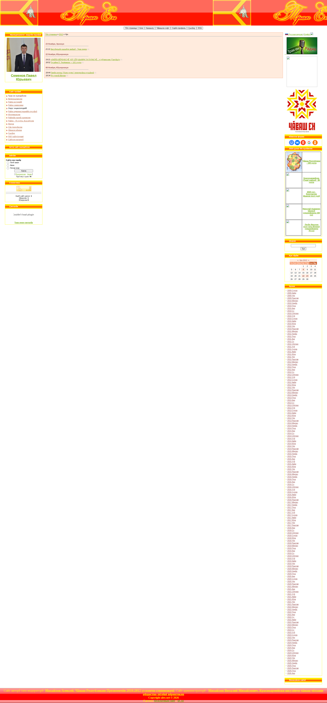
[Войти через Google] (309, 142)
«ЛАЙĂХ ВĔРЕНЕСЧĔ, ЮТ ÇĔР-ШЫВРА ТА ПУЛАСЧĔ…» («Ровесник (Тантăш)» (85, 60)
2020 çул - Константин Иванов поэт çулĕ (311, 194)
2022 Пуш (291, 612)
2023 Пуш (291, 627)
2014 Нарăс (292, 426)
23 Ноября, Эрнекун (55, 44)
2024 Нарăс (292, 643)
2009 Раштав (293, 298)
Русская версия (295, 34)
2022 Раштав (293, 622)
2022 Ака (291, 615)
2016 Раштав (293, 500)
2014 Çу (290, 433)
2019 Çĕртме (293, 556)
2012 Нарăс (292, 364)
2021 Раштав (293, 604)
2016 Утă (291, 489)
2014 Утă (291, 438)
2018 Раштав (293, 543)
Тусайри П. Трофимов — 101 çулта (66, 62)
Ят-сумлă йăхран (58, 76)
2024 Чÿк (291, 658)
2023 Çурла (292, 635)
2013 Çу (290, 403)
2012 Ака (291, 370)
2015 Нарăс (292, 454)
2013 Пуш (291, 398)
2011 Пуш (291, 336)
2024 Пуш (291, 645)
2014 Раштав (293, 449)
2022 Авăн (291, 620)
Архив (29, 174)
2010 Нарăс (292, 303)
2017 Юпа (291, 520)
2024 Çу (290, 650)
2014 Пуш (291, 428)
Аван (12, 165)
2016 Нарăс (292, 477)
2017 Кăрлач (292, 502)
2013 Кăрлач (292, 392)
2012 (61, 34)
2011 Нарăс (292, 334)
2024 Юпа (291, 655)
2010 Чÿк (291, 326)
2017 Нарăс (292, 505)
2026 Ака (291, 673)
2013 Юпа (291, 415)
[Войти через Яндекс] (303, 142)
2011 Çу (290, 341)
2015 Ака (291, 459)
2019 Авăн (291, 561)
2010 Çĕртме (293, 313)
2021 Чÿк (291, 602)
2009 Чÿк (291, 296)
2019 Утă (291, 558)
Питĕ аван (14, 162)
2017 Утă (291, 512)
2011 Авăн (291, 352)
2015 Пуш (291, 456)
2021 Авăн (291, 597)
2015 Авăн (291, 464)
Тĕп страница (51, 34)
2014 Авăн (291, 441)
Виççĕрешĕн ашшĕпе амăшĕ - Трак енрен (69, 49)
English (307, 34)
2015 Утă (291, 461)
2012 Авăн (291, 382)
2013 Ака (291, 400)
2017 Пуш (291, 507)
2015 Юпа (291, 466)
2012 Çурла (292, 380)
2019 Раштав (293, 566)
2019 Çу (290, 553)
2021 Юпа (291, 599)
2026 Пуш (291, 671)
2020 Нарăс (292, 571)
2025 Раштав (293, 668)
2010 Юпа (291, 324)
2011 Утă (291, 347)
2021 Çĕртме (293, 592)
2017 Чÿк (291, 523)
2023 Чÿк (291, 637)
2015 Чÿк (291, 469)
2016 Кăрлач (292, 474)
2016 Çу (290, 484)
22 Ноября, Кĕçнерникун (57, 54)
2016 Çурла (292, 492)
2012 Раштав (293, 390)
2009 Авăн (291, 293)
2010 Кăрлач (292, 301)
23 (307, 276)
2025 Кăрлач (292, 660)
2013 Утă (291, 408)
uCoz (181, 700)
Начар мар (14, 168)
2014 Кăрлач (292, 423)
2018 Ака (291, 528)
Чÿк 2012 (303, 260)
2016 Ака (291, 482)
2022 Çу (290, 617)
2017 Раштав (293, 525)
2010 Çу (290, 311)
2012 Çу (290, 372)
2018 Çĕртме (293, 533)
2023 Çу (290, 630)
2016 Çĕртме (293, 487)
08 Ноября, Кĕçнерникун (57, 68)
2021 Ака (291, 589)
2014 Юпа (291, 444)
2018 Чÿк (291, 540)
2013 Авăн (291, 413)
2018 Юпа (291, 538)
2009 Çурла (292, 290)
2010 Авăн (291, 321)
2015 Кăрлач (292, 451)
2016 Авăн (291, 495)
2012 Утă (291, 377)
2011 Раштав (292, 359)
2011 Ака (291, 339)
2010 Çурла (292, 318)
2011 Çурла (292, 349)
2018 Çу (290, 530)
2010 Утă (291, 316)
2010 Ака (291, 308)
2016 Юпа (291, 497)
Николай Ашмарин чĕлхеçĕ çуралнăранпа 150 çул (311, 212)
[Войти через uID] (291, 142)
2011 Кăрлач (292, 331)
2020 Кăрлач (292, 569)
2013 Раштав (293, 421)
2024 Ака (291, 648)
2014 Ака (291, 431)
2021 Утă (291, 594)
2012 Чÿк (291, 387)
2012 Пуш (291, 367)
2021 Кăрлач (292, 586)
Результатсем (21, 174)
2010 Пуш (291, 306)
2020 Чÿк (291, 581)
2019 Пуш (291, 548)
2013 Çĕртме (293, 405)
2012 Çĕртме (293, 375)
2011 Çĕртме (292, 344)
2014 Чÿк (291, 446)
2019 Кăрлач (292, 546)
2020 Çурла (292, 579)
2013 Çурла (292, 410)
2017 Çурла (292, 515)
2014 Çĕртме (293, 436)
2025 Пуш (291, 666)
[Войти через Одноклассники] (315, 142)
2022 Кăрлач (292, 607)
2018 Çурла (292, 535)
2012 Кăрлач (292, 362)
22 (303, 276)
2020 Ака (291, 576)
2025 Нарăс (292, 663)
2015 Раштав (293, 472)
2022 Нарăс (292, 609)
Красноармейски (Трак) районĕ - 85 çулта (311, 180)
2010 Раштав (293, 329)
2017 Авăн (291, 518)
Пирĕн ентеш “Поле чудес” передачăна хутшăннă (72, 73)
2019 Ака (291, 551)
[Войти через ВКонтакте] (297, 142)
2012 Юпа (291, 385)
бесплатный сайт (164, 700)
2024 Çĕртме (293, 653)
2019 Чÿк (291, 563)
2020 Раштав (293, 584)
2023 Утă (291, 632)
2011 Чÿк (291, 357)
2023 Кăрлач (292, 625)
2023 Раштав (293, 640)
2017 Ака (291, 510)
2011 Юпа (291, 354)
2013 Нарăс (292, 395)
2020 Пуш (291, 574)
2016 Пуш (291, 479)
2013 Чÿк (291, 418)
